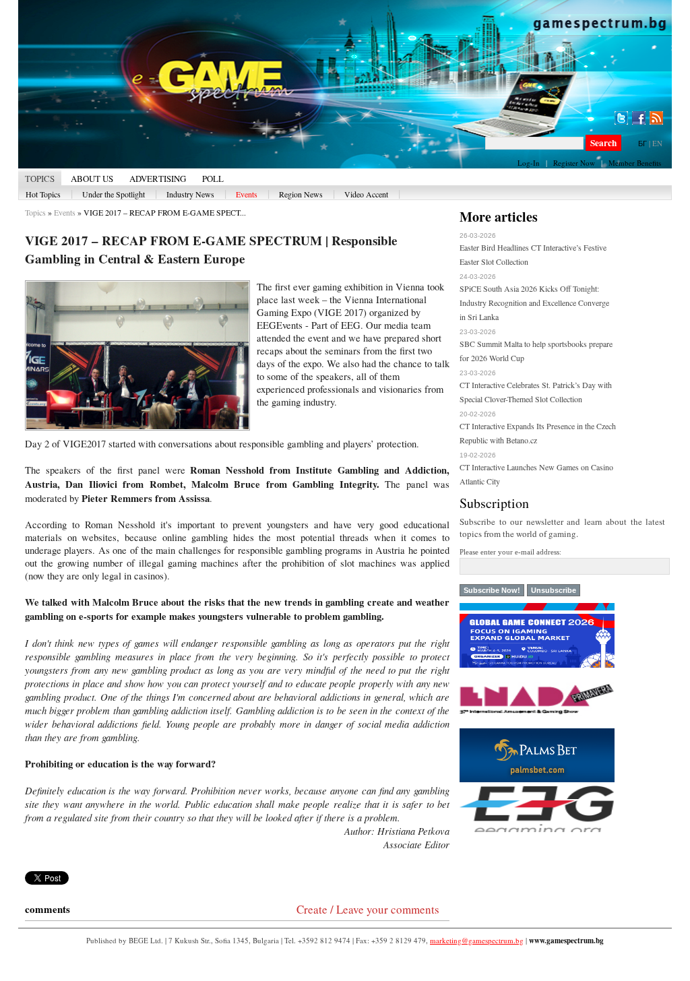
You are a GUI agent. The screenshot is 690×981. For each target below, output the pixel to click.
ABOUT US (92, 178)
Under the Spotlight (113, 194)
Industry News (190, 194)
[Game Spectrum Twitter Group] (621, 118)
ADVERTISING (157, 178)
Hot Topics (43, 194)
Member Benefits (634, 163)
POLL (213, 178)
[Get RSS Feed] (656, 118)
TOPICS (40, 178)
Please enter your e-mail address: (510, 552)
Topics (35, 212)
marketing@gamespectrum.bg (477, 940)
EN (657, 143)
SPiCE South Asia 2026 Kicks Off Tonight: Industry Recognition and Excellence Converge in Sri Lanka (534, 302)
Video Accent (366, 194)
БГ (642, 143)
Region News (301, 194)
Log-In (529, 163)
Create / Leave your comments (367, 909)
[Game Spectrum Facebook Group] (639, 118)
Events (246, 194)
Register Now (574, 163)
